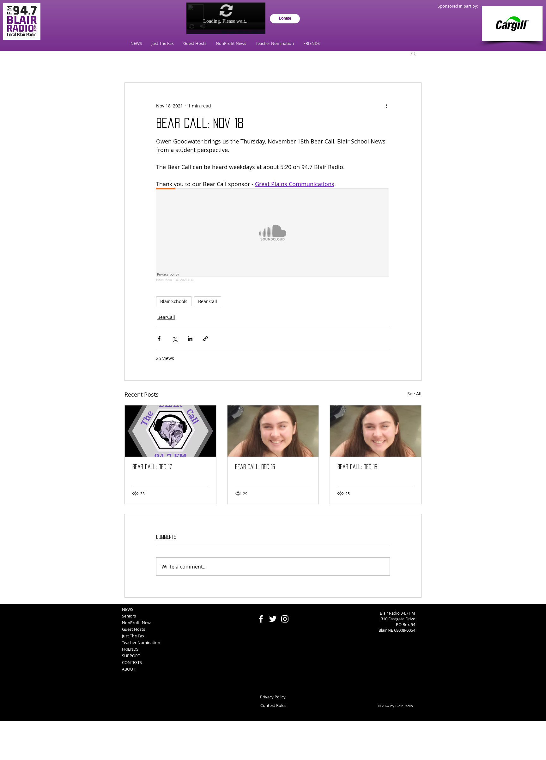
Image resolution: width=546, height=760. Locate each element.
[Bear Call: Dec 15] (375, 431)
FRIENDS (130, 649)
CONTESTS (132, 662)
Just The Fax (133, 636)
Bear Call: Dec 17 (152, 467)
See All (414, 394)
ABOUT (128, 669)
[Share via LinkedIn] (190, 339)
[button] (413, 53)
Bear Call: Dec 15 (357, 467)
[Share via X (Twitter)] (175, 339)
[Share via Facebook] (159, 339)
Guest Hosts (133, 629)
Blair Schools (173, 301)
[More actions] (386, 105)
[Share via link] (206, 339)
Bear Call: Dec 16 (255, 467)
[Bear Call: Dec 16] (273, 431)
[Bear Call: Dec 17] (170, 431)
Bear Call (207, 301)
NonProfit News (137, 622)
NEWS (127, 609)
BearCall (166, 317)
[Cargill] (512, 23)
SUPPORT (131, 656)
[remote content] (273, 235)
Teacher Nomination (141, 642)
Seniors (129, 616)
